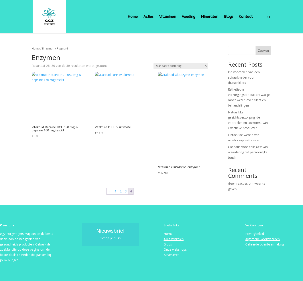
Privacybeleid (254, 234)
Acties (148, 17)
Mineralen (209, 17)
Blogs (228, 17)
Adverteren (171, 255)
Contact (246, 17)
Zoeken (263, 50)
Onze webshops (175, 249)
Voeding (188, 17)
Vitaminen (167, 17)
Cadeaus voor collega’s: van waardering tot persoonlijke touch (248, 152)
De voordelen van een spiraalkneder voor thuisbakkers (244, 77)
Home (133, 17)
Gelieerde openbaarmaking (264, 244)
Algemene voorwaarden (262, 239)
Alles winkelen (174, 239)
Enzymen (48, 48)
